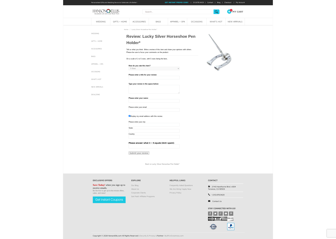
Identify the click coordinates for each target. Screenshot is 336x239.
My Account (240, 2)
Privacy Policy (175, 193)
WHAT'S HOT (216, 21)
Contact (210, 2)
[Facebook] (210, 214)
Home (126, 29)
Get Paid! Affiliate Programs (143, 196)
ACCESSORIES (139, 21)
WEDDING (101, 21)
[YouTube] (226, 214)
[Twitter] (215, 214)
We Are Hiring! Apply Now (180, 189)
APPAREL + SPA (177, 21)
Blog (218, 2)
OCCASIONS (197, 21)
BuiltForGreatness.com (174, 236)
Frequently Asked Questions (181, 185)
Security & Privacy (147, 236)
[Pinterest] (231, 214)
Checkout (227, 2)
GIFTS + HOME (120, 21)
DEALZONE (95, 94)
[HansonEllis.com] (116, 11)
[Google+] (221, 214)
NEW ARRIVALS (235, 21)
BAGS (158, 21)
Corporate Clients (138, 193)
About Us (135, 189)
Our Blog (134, 185)
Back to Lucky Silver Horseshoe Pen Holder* (162, 164)
